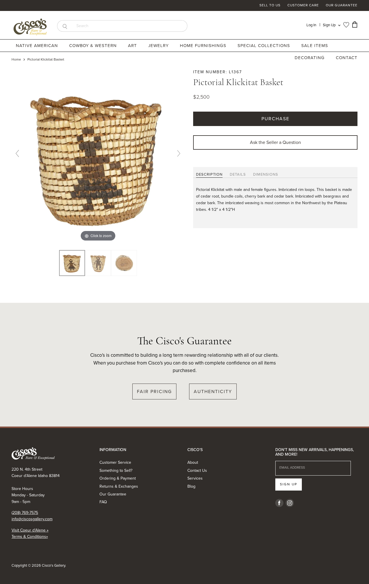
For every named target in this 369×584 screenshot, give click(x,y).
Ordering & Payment (117, 478)
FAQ (103, 502)
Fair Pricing (154, 391)
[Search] (64, 26)
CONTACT (346, 58)
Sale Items (314, 45)
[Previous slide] (17, 153)
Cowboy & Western (93, 45)
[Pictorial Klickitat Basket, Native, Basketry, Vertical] (72, 263)
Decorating (310, 58)
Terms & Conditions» (30, 537)
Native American (37, 45)
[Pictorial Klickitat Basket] (98, 263)
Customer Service (115, 462)
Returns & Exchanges (118, 486)
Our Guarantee (341, 5)
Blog (191, 486)
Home (16, 60)
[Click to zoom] (98, 155)
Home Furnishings (204, 45)
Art (133, 45)
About (192, 462)
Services (195, 478)
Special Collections (264, 45)
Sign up (288, 484)
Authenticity (213, 391)
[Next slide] (178, 153)
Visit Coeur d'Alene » (30, 530)
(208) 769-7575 (25, 513)
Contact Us (197, 470)
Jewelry (159, 45)
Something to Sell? (115, 470)
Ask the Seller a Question (275, 142)
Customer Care (303, 5)
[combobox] (129, 26)
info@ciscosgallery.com (32, 519)
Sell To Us (269, 5)
